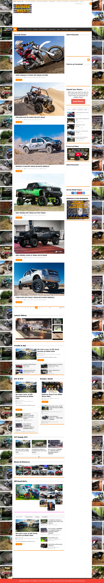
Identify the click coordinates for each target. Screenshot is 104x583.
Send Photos (78, 101)
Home (15, 29)
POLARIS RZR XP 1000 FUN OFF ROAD (30, 117)
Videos (58, 29)
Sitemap (82, 1)
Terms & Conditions (74, 1)
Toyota (54, 421)
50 (30, 307)
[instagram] (81, 4)
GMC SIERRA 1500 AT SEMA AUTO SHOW (31, 255)
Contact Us (59, 1)
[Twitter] (77, 4)
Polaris (33, 119)
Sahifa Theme (22, 580)
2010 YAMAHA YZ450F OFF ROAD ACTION (32, 75)
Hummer (30, 420)
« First (16, 307)
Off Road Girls (52, 29)
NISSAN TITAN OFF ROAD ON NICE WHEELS (32, 166)
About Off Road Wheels (30, 1)
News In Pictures (22, 462)
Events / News (65, 29)
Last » (50, 307)
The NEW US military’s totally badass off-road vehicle (44, 451)
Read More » (19, 79)
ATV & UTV (29, 29)
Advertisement (52, 1)
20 (22, 307)
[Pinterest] (78, 4)
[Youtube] (80, 4)
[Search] (91, 4)
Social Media (73, 29)
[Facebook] (75, 4)
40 (27, 307)
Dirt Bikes (35, 29)
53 (39, 307)
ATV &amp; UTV (21, 437)
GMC (26, 215)
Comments (80, 109)
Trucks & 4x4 (37, 168)
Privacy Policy (66, 1)
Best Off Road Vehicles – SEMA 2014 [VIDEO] (56, 418)
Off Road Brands (43, 29)
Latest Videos (20, 315)
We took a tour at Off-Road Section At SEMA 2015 (48, 350)
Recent (69, 109)
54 (41, 307)
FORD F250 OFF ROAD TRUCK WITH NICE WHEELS (35, 298)
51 (33, 307)
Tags (85, 109)
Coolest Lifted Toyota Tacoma (82, 112)
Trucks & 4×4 (21, 29)
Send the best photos (81, 94)
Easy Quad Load (53, 538)
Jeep (58, 398)
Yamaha (37, 77)
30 (25, 307)
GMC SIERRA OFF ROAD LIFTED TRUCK (31, 213)
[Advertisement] (63, 15)
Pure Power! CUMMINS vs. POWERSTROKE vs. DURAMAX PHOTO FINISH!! (25, 427)
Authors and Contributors (42, 1)
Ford (26, 299)
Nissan (26, 168)
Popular (74, 109)
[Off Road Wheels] (22, 8)
